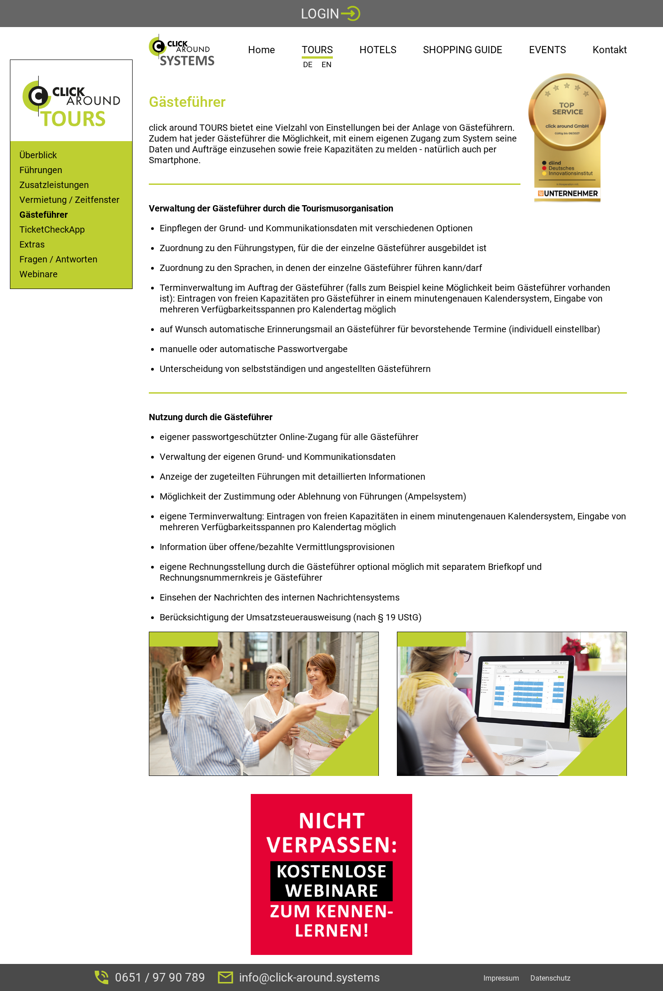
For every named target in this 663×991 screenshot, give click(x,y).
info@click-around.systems (309, 977)
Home (261, 49)
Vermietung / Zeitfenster (69, 200)
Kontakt (610, 49)
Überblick (38, 155)
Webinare (38, 274)
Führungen (40, 170)
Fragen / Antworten (58, 259)
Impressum (501, 978)
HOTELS (377, 49)
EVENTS (547, 49)
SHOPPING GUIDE (462, 49)
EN (327, 64)
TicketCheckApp (52, 230)
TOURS (317, 51)
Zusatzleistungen (54, 185)
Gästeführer (43, 215)
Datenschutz (550, 978)
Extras (32, 244)
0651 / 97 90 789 (160, 977)
